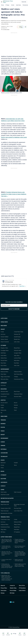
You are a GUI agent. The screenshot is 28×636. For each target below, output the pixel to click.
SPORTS (3, 460)
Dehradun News (17, 350)
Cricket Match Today (18, 331)
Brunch (15, 402)
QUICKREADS (4, 482)
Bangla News (17, 527)
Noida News (16, 360)
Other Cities (16, 365)
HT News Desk (6, 29)
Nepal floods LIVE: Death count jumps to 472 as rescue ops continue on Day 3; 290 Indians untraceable (6, 578)
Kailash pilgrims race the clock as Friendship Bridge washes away (20, 565)
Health (2, 407)
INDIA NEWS (4, 325)
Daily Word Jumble (5, 494)
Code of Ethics (22, 590)
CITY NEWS (3, 345)
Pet (1, 412)
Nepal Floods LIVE (5, 504)
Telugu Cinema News (5, 376)
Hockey (2, 465)
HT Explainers (17, 532)
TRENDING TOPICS (5, 517)
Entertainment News (5, 527)
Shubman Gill (17, 334)
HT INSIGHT (3, 475)
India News (18, 5)
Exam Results (4, 396)
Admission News (4, 391)
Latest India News (6, 536)
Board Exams (17, 391)
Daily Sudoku (4, 492)
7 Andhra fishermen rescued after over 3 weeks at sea (6, 547)
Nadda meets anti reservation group (19, 560)
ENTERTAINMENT (5, 369)
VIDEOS (2, 431)
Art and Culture (4, 402)
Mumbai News (4, 360)
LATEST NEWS (4, 318)
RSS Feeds (12, 593)
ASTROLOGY (4, 382)
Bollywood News (4, 371)
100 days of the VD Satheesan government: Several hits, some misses (6, 553)
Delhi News (3, 353)
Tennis (15, 465)
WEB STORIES (4, 416)
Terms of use (22, 585)
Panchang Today (17, 508)
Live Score (3, 334)
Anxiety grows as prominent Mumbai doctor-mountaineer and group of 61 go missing (6, 565)
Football (16, 462)
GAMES (2, 489)
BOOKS (2, 471)
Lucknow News (17, 358)
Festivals (16, 405)
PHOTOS (3, 427)
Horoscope (3, 385)
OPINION (3, 445)
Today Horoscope (4, 510)
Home (2, 5)
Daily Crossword (17, 492)
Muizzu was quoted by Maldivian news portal (14, 137)
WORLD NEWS (4, 322)
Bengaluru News (4, 348)
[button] (2, 2)
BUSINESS (3, 423)
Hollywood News (18, 371)
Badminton (3, 462)
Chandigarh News (5, 350)
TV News (16, 376)
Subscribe (24, 1)
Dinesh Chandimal (5, 341)
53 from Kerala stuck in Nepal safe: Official (20, 546)
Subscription (3, 590)
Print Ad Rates (13, 590)
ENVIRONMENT (4, 438)
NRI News (3, 532)
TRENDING (3, 420)
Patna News (3, 363)
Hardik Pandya (17, 336)
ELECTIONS (3, 478)
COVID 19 (3, 486)
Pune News (16, 363)
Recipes (15, 407)
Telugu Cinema (17, 524)
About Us (3, 585)
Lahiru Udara (17, 341)
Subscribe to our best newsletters (14, 302)
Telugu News (3, 529)
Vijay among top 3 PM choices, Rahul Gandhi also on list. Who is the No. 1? (6, 541)
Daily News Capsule (5, 305)
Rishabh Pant (17, 339)
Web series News (4, 379)
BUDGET (3, 434)
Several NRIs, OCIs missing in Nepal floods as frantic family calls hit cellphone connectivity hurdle (20, 554)
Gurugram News (17, 353)
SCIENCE (3, 442)
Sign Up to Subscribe (14, 309)
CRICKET (3, 329)
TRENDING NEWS (5, 502)
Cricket (12, 5)
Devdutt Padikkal (4, 336)
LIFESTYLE (3, 400)
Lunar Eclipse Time (18, 510)
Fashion (2, 405)
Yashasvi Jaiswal (4, 339)
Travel (15, 410)
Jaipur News (16, 355)
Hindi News (16, 529)
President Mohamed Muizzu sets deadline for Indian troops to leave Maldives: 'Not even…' (13, 194)
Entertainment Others (19, 379)
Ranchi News (4, 365)
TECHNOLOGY (4, 456)
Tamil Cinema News (18, 374)
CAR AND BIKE (4, 452)
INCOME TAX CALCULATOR (7, 498)
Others (2, 467)
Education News (17, 396)
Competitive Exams (5, 394)
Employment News (18, 394)
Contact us (12, 585)
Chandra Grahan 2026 (6, 508)
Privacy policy (4, 588)
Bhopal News (17, 348)
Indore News (3, 355)
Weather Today (13, 588)
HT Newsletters (22, 588)
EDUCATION (4, 389)
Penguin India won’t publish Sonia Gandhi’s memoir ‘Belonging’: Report (20, 541)
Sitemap (2, 593)
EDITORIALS (3, 449)
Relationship (3, 410)
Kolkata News (4, 358)
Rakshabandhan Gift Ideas (6, 513)
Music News (3, 374)
